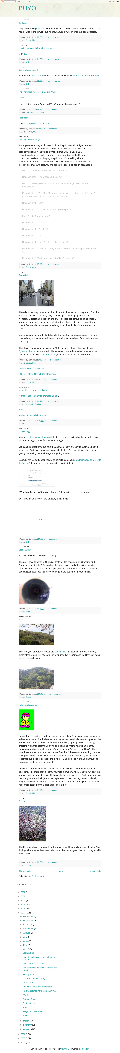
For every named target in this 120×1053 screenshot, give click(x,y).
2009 (23, 904)
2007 (26, 53)
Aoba (21, 620)
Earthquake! (24, 23)
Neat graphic (24, 118)
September (28, 928)
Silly (28, 84)
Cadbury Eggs (25, 431)
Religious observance (28, 705)
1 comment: (53, 109)
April (25, 949)
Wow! (21, 410)
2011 (23, 896)
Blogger (84, 1049)
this (38, 28)
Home (60, 871)
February (27, 1025)
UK (33, 40)
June (25, 941)
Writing (38, 404)
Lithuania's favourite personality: (32, 368)
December (28, 916)
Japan (28, 40)
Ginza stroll (23, 275)
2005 (23, 1038)
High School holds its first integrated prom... (37, 48)
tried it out (36, 75)
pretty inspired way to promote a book (39, 396)
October (27, 924)
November (28, 920)
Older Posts (95, 871)
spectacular (60, 651)
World (41, 112)
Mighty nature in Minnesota (32, 415)
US (27, 62)
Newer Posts (25, 871)
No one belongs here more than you (34, 390)
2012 (23, 892)
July (25, 937)
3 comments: (53, 609)
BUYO (27, 8)
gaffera (65, 1049)
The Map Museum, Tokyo (29, 140)
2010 (23, 900)
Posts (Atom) (38, 876)
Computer (30, 404)
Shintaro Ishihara (47, 354)
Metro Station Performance (86, 75)
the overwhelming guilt (41, 437)
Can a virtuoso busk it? (28, 70)
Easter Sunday (25, 550)
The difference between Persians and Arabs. (37, 92)
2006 (23, 1034)
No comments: (54, 37)
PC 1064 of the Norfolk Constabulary (37, 374)
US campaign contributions (35, 123)
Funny (22, 97)
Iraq (27, 112)
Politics (29, 132)
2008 (23, 908)
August (26, 933)
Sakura (22, 801)
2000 (23, 1042)
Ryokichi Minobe (27, 351)
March (26, 1021)
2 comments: (53, 790)
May (25, 945)
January (27, 1029)
